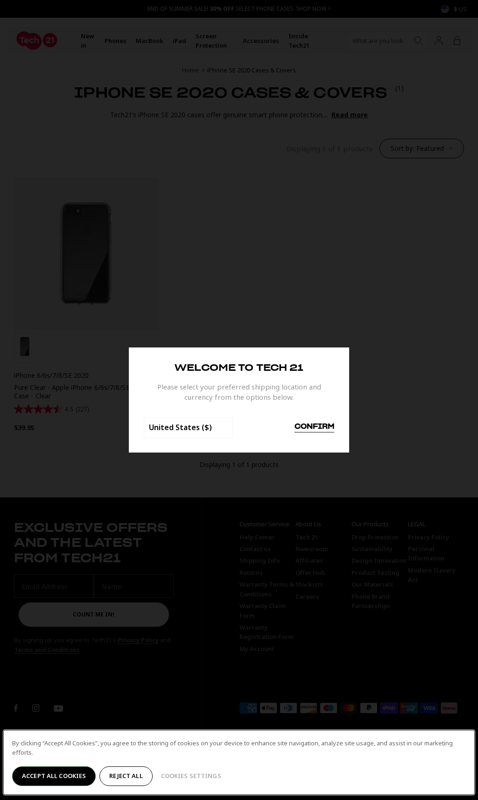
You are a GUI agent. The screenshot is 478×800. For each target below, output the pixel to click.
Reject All (125, 776)
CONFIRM (314, 427)
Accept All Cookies (54, 776)
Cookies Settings (191, 776)
